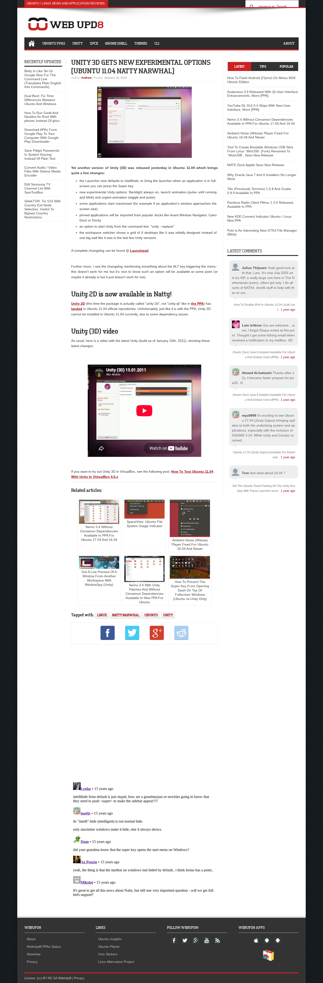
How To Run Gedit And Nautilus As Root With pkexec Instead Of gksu (42, 117)
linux (102, 615)
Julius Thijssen (254, 268)
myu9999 (249, 415)
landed (76, 309)
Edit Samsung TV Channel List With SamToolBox (37, 188)
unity (168, 615)
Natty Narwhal (125, 615)
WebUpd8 (64, 978)
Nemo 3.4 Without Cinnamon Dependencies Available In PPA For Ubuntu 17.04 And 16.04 (99, 533)
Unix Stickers (108, 954)
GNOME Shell (116, 43)
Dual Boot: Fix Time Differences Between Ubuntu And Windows (40, 100)
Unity (77, 43)
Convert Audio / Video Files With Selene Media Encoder (42, 171)
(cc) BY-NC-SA (47, 978)
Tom (245, 473)
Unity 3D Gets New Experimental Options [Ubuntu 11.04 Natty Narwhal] (141, 66)
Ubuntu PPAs (53, 43)
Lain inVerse (252, 325)
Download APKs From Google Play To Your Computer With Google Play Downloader (41, 135)
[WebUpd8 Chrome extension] (268, 960)
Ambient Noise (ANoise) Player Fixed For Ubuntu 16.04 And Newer (190, 544)
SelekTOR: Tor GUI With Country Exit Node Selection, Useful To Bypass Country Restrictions (42, 209)
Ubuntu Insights (110, 939)
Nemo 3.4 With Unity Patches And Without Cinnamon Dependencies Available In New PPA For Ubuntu (144, 593)
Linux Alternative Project (116, 962)
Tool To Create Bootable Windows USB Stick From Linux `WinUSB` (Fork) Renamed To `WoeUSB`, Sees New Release (260, 151)
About (289, 43)
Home (31, 43)
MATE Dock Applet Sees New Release (255, 165)
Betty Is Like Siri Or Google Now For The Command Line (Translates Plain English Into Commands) (42, 79)
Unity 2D (78, 303)
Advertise (34, 954)
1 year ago (288, 309)
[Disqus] (144, 712)
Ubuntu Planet (108, 946)
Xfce (94, 43)
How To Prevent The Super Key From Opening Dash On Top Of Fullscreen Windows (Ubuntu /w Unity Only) (190, 590)
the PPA (197, 303)
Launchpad (139, 250)
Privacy (32, 962)
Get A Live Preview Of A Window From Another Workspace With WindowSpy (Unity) (99, 578)
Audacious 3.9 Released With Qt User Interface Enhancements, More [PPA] (262, 94)
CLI (156, 43)
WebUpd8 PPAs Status (44, 946)
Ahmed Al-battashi (257, 373)
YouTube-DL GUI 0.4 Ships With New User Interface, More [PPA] (259, 107)
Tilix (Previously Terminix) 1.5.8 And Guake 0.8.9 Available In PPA (259, 191)
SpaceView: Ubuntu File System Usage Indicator (144, 524)
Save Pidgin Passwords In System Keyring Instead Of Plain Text (41, 154)
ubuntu (151, 615)
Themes (140, 43)
